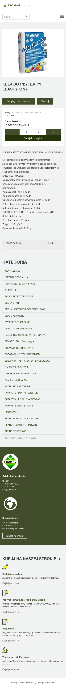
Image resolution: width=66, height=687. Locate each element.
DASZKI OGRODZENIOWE (18, 328)
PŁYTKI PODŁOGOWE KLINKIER (22, 418)
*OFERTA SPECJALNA (16, 277)
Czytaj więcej (9, 583)
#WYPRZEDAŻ (12, 270)
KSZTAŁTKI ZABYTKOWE (18, 386)
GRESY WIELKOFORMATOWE (20, 373)
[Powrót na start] (19, 6)
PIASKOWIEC (11, 412)
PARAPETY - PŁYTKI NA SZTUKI (21, 392)
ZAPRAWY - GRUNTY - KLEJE (27, 112)
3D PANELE (11, 290)
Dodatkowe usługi (12, 574)
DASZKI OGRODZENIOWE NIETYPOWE (25, 334)
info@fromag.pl (9, 489)
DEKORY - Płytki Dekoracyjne (19, 341)
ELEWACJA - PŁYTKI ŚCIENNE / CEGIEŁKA (27, 360)
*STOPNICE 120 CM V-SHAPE (20, 283)
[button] (62, 17)
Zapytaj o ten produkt (18, 101)
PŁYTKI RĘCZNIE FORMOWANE (21, 424)
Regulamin (8, 628)
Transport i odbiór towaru (16, 657)
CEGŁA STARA (12, 302)
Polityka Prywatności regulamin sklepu (23, 599)
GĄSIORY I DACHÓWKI (17, 367)
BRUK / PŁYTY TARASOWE (19, 296)
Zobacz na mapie (14, 535)
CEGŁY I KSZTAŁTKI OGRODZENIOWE (25, 309)
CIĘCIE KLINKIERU (14, 315)
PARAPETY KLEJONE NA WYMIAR (22, 399)
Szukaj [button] (26, 16)
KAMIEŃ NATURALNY (16, 380)
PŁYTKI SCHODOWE (15, 431)
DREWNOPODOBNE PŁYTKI (19, 347)
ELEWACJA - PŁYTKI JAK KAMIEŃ (22, 354)
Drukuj (45, 101)
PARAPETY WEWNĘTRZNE (19, 405)
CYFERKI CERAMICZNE (17, 322)
